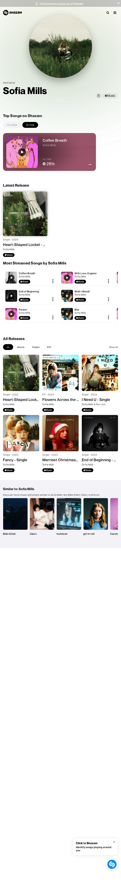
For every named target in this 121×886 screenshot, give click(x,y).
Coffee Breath (27, 273)
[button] (118, 3)
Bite (77, 309)
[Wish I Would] (84, 295)
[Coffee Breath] (29, 277)
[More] (53, 281)
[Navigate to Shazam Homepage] (12, 12)
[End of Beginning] (29, 295)
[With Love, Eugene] (84, 277)
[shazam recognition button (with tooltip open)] (112, 864)
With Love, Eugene (86, 273)
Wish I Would (82, 291)
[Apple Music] (8, 255)
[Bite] (84, 314)
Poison (23, 309)
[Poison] (29, 314)
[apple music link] (110, 95)
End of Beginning (29, 291)
